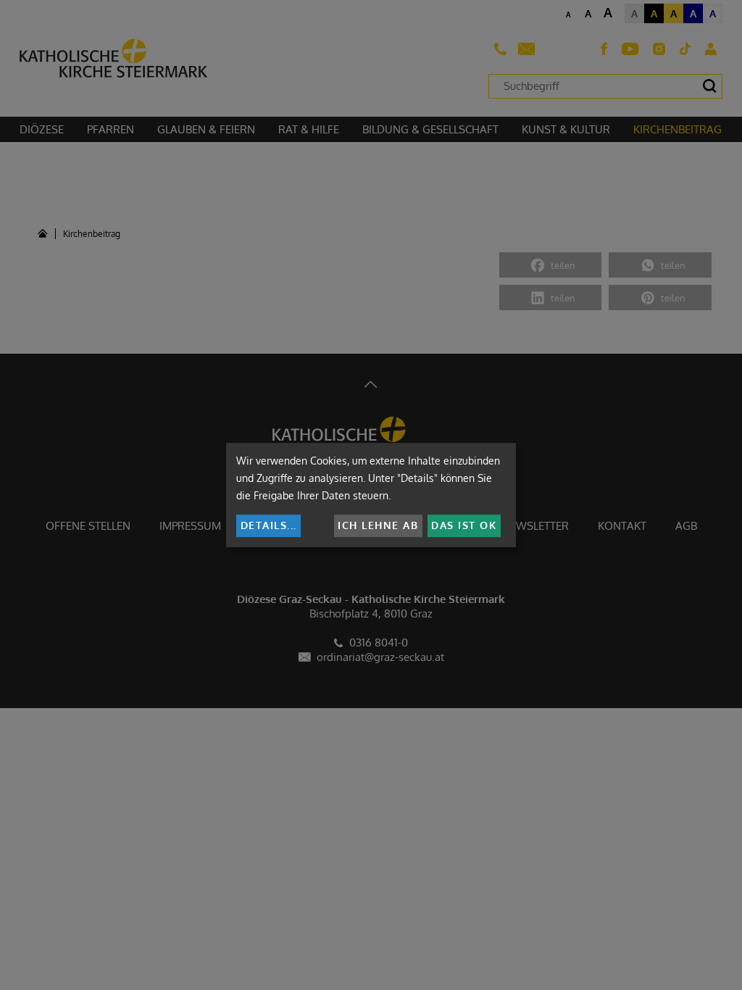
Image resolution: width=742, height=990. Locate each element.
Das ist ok (463, 525)
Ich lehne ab (378, 525)
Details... (269, 525)
